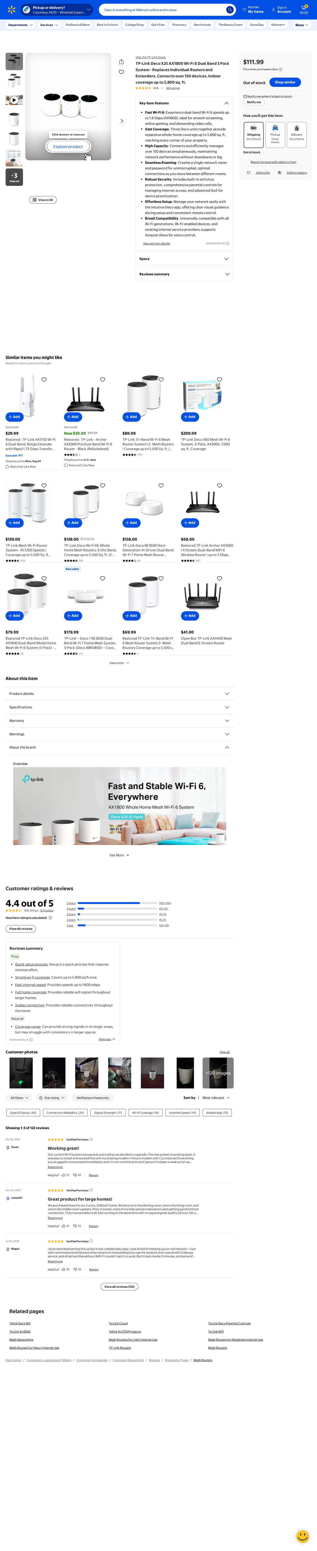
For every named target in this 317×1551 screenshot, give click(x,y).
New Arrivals (202, 24)
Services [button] (46, 25)
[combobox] (167, 10)
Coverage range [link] (27, 1026)
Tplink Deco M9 (19, 1323)
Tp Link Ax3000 (19, 1331)
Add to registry (297, 172)
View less (105, 1039)
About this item (22, 678)
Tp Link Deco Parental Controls (229, 1323)
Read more (55, 1167)
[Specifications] (227, 707)
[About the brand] (227, 747)
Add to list (263, 172)
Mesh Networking (21, 1339)
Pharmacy (179, 24)
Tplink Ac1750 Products (125, 1331)
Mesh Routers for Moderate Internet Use (235, 1339)
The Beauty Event (230, 24)
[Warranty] (227, 720)
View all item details (156, 243)
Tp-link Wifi (216, 1331)
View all (225, 1052)
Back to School (107, 24)
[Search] (230, 9)
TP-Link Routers (120, 1348)
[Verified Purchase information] (91, 1139)
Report (93, 1175)
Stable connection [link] (29, 1005)
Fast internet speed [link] (30, 985)
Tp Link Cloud (118, 1323)
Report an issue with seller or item (273, 162)
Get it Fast (158, 24)
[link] (218, 1073)
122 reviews (46, 910)
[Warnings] (227, 734)
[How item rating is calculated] (50, 918)
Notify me (254, 102)
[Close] (86, 25)
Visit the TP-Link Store (151, 57)
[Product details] (227, 693)
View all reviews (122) (119, 1286)
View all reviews (20, 928)
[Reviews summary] (162, 88)
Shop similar (285, 82)
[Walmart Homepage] (12, 10)
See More (117, 855)
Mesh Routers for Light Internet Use (133, 1339)
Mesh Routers (217, 1348)
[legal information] (280, 69)
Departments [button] (17, 25)
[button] (253, 10)
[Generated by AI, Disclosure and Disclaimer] (227, 243)
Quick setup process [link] (31, 964)
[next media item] (122, 121)
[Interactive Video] (14, 61)
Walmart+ (278, 24)
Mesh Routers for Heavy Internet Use (34, 1348)
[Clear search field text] (219, 10)
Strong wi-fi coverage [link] (32, 977)
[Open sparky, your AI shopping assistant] (303, 1537)
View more (117, 663)
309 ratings (173, 88)
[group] (158, 88)
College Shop (134, 24)
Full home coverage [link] (30, 992)
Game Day (257, 24)
